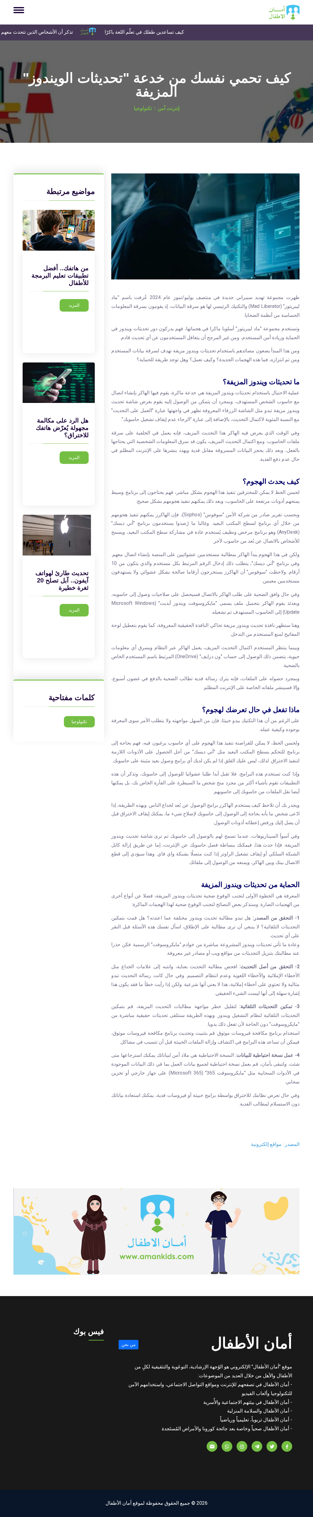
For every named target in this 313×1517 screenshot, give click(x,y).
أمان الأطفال (251, 1343)
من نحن (128, 1344)
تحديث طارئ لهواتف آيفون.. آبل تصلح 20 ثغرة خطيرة (62, 580)
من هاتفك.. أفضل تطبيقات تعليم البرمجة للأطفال (60, 275)
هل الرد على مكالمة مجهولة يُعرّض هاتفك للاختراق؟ (62, 427)
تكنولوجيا (79, 721)
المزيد (74, 305)
